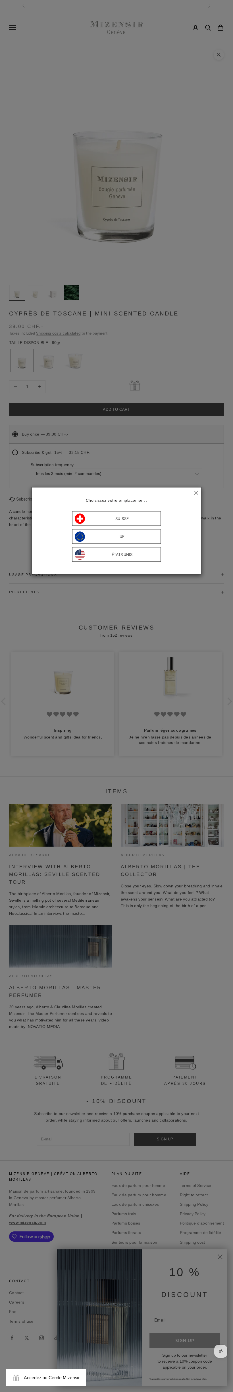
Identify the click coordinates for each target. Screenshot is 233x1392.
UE (122, 536)
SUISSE (122, 518)
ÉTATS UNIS (122, 554)
